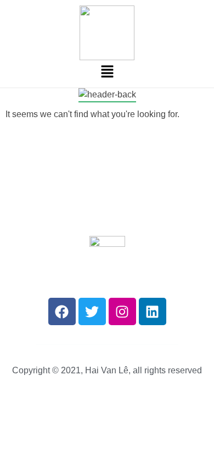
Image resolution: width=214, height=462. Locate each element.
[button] (107, 71)
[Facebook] (62, 311)
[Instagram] (122, 311)
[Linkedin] (152, 311)
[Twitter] (92, 311)
